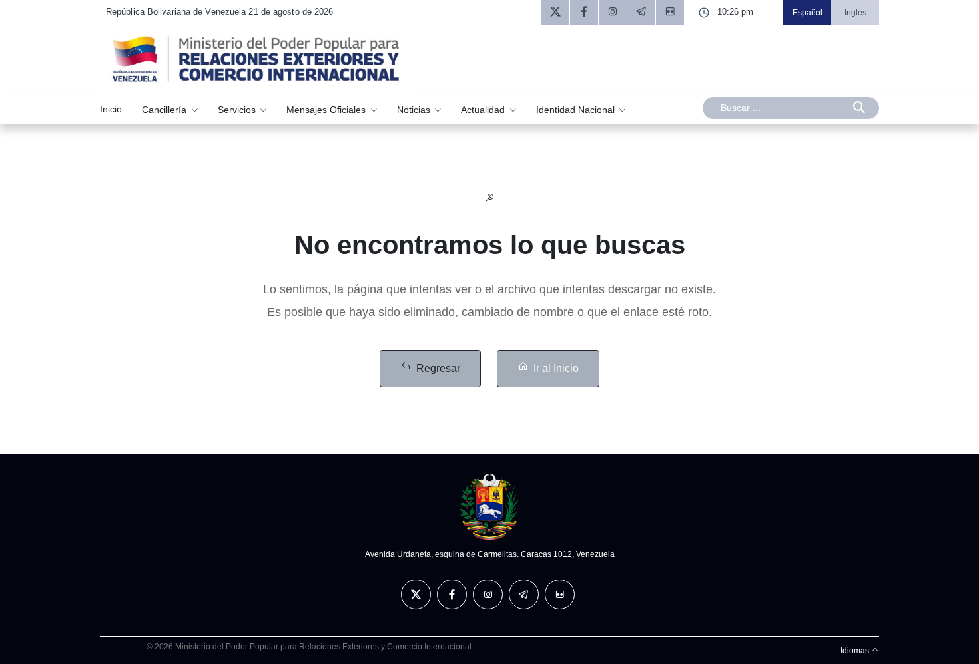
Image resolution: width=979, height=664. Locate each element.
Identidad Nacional (576, 109)
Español (807, 12)
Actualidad (484, 109)
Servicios (238, 109)
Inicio (111, 109)
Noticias (415, 109)
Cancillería (165, 109)
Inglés (855, 12)
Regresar (438, 368)
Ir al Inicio (556, 368)
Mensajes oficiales (327, 109)
